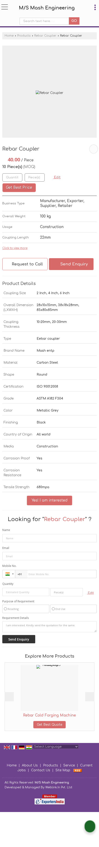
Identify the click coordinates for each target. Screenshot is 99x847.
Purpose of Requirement (18, 601)
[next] (89, 696)
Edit (57, 177)
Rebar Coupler (45, 35)
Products (24, 35)
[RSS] (77, 770)
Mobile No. (9, 566)
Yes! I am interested (49, 500)
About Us (30, 765)
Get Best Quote (34, 724)
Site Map (62, 770)
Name (6, 530)
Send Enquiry (73, 264)
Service (69, 765)
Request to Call (27, 264)
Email (5, 548)
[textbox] (45, 21)
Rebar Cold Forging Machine (34, 715)
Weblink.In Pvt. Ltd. (59, 787)
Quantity (7, 584)
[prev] (9, 696)
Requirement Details (15, 618)
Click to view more (14, 248)
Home (9, 35)
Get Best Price (19, 188)
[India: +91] (8, 574)
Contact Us (40, 770)
